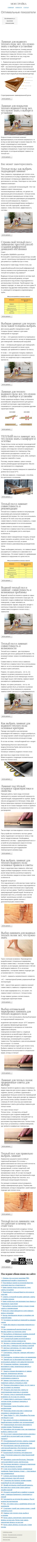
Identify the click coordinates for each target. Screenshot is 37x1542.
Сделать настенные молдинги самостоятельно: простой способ (12, 1477)
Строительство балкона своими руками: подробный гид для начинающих (16, 1481)
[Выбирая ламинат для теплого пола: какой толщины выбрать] (18, 372)
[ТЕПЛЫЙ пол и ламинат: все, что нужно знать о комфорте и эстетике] (18, 486)
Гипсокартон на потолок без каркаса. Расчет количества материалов (17, 1500)
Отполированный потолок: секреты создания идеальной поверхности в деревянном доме (18, 1442)
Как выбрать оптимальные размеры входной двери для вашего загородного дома (18, 1335)
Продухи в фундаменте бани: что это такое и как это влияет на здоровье (18, 1386)
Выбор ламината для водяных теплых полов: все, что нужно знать (18, 935)
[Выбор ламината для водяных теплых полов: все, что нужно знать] (18, 948)
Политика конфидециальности (10, 1537)
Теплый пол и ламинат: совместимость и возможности (14, 645)
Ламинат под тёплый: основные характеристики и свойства (17, 788)
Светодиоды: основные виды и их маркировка (19, 1357)
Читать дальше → (6, 98)
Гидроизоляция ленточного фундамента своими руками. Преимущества (16, 1425)
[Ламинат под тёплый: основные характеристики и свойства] (18, 820)
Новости (18, 7)
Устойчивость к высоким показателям (9, 20)
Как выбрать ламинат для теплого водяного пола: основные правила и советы (17, 862)
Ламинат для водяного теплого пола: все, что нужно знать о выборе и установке (17, 43)
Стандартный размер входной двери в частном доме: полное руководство (16, 1339)
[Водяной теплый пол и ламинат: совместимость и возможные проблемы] (18, 624)
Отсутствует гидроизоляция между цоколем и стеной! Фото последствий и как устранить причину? (18, 1436)
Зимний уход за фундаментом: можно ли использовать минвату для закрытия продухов (17, 1360)
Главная (11, 7)
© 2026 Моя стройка (7, 1532)
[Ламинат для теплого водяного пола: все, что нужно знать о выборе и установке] (18, 419)
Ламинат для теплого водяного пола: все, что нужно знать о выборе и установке (18, 393)
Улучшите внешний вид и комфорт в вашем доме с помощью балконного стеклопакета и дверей (17, 1494)
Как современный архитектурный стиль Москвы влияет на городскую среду (16, 1330)
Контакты (5, 1534)
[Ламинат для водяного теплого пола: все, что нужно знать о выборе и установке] (18, 84)
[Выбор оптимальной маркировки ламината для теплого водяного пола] (18, 1063)
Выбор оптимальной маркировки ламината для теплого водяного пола (16, 1011)
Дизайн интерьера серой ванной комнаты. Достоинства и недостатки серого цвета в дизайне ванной (17, 1487)
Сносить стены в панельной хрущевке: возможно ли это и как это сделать (16, 1395)
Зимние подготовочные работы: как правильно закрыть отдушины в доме (15, 1381)
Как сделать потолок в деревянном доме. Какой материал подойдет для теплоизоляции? (17, 1421)
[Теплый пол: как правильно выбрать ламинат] (18, 1202)
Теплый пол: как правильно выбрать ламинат (17, 1154)
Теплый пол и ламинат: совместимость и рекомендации (14, 506)
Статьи (26, 7)
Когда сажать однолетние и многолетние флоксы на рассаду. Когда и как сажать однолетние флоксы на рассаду (16, 1520)
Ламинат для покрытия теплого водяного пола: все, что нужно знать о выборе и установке (17, 109)
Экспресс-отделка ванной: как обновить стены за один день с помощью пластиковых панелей (18, 1344)
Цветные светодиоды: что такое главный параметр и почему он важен (16, 1349)
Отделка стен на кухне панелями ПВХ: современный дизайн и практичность (15, 1279)
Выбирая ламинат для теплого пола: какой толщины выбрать (18, 324)
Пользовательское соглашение (15, 1534)
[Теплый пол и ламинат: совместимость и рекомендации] (18, 568)
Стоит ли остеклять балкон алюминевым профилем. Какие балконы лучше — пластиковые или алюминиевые (18, 1471)
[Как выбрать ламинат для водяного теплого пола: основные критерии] (18, 769)
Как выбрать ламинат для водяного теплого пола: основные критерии (15, 725)
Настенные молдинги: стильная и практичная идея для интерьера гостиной (18, 1465)
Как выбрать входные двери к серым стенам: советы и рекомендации (17, 1307)
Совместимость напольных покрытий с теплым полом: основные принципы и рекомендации (16, 1401)
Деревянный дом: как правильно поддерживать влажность (13, 1377)
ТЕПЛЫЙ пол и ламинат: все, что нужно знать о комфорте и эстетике (18, 438)
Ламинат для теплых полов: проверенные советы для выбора (17, 1082)
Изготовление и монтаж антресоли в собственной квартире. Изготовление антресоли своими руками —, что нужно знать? (18, 1447)
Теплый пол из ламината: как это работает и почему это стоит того (17, 1223)
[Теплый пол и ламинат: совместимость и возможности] (18, 704)
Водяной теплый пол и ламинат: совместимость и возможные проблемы (16, 589)
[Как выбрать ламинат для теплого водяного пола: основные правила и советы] (18, 913)
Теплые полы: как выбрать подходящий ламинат (16, 169)
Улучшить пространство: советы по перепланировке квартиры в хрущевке (14, 1391)
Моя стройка (18, 3)
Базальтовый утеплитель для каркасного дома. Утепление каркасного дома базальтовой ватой (17, 1454)
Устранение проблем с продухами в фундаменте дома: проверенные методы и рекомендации (16, 1366)
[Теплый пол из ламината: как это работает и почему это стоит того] (18, 1261)
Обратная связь (6, 1539)
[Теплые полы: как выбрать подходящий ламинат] (18, 222)
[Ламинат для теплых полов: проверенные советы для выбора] (18, 1136)
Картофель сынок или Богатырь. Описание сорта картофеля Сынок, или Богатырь (17, 1460)
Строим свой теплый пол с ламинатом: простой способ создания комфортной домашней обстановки (17, 245)
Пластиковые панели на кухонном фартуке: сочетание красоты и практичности (17, 1284)
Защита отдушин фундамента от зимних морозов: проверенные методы (16, 1372)
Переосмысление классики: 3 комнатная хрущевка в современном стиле (16, 1412)
